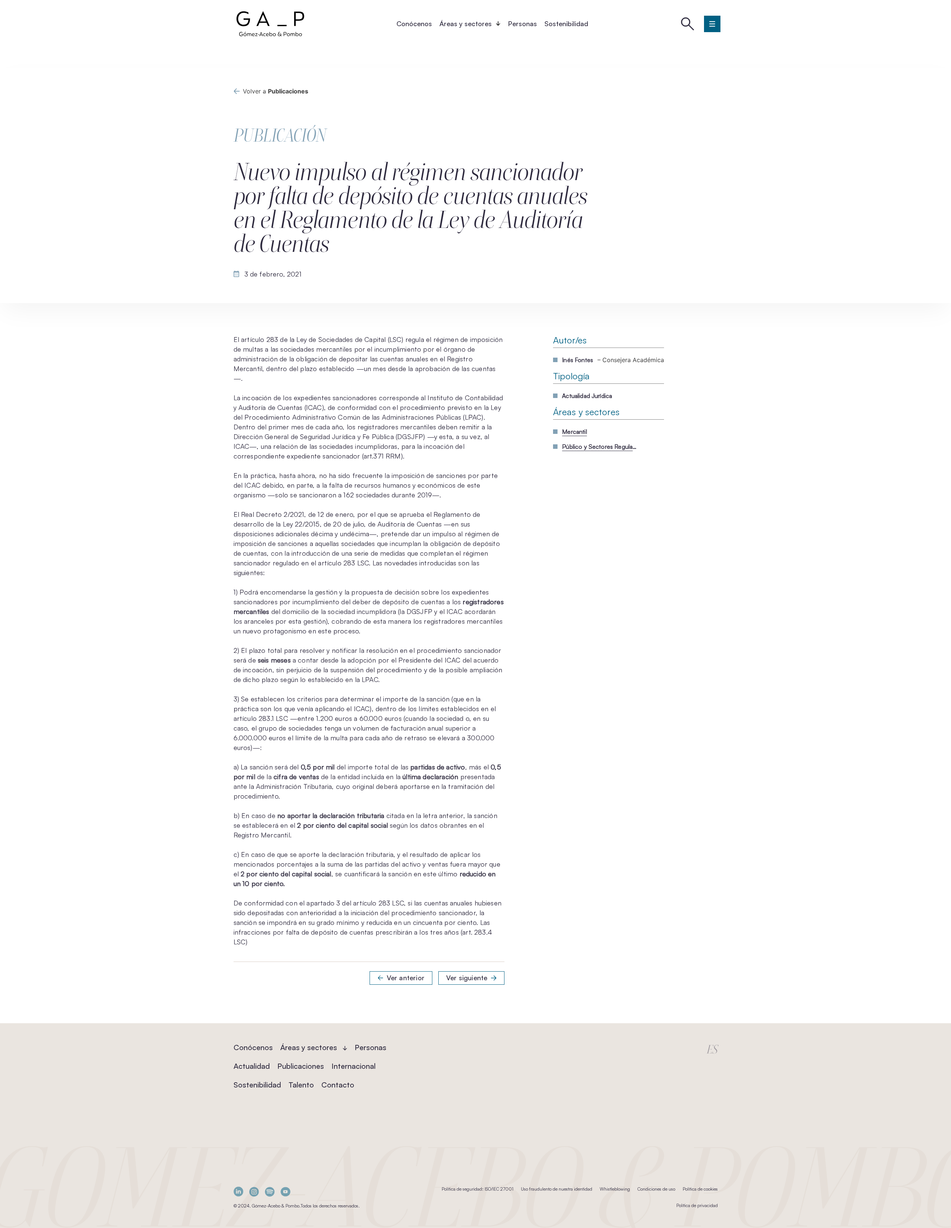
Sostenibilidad (566, 23)
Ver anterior (405, 978)
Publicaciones (300, 1066)
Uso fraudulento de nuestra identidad (556, 1189)
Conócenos (414, 23)
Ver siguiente (466, 978)
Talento (301, 1084)
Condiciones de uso (656, 1189)
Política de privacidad (697, 1205)
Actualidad (252, 1066)
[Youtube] (285, 1192)
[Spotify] (270, 1192)
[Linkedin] (238, 1192)
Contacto (337, 1084)
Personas (522, 23)
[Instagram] (254, 1192)
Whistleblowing (615, 1189)
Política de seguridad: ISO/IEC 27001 (477, 1189)
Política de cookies (700, 1189)
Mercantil (574, 431)
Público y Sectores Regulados (599, 446)
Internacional (353, 1066)
